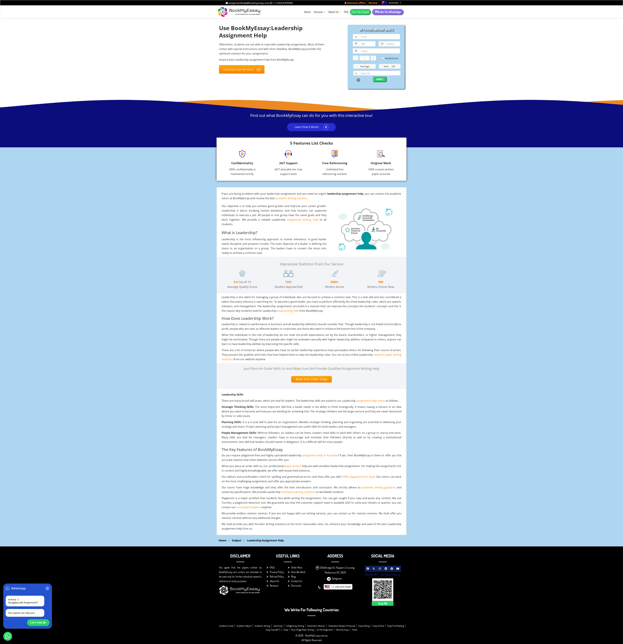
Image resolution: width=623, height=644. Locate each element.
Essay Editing (363, 625)
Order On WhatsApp (389, 12)
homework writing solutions (298, 492)
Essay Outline (378, 625)
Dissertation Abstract (316, 625)
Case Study (278, 625)
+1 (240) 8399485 (282, 3)
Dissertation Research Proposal (341, 625)
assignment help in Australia (320, 455)
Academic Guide (226, 625)
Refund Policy (277, 576)
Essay (285, 629)
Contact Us (296, 581)
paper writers (293, 466)
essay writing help (288, 311)
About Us (274, 581)
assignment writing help (302, 219)
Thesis (354, 629)
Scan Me (382, 603)
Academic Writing (262, 625)
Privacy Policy (277, 572)
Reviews (274, 585)
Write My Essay (342, 629)
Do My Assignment (325, 629)
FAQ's (272, 567)
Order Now (296, 567)
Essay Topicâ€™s (273, 629)
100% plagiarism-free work (358, 477)
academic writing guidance (379, 487)
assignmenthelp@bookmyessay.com (248, 3)
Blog (293, 576)
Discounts (296, 585)
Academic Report (244, 625)
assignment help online (370, 400)
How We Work (298, 572)
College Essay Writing (295, 625)
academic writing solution (291, 198)
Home (222, 540)
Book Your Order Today (311, 379)
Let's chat (36, 622)
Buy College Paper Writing (302, 629)
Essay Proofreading (395, 625)
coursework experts (249, 507)
